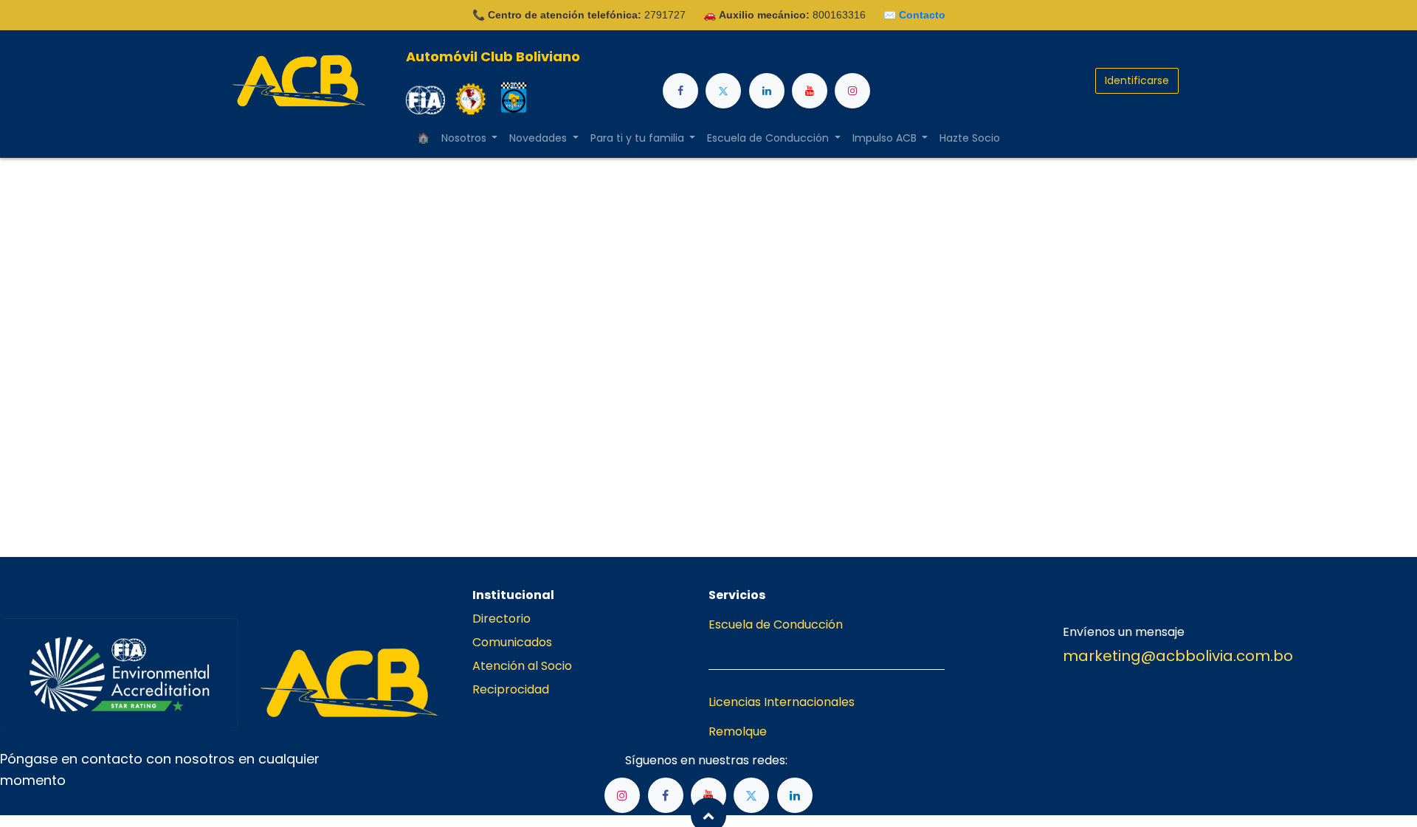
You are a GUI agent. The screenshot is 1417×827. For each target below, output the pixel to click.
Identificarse (1137, 80)
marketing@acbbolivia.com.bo (1178, 656)
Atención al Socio (522, 665)
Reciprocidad (510, 689)
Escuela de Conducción (775, 624)
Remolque (737, 731)
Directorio (501, 618)
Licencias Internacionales (781, 701)
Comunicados (512, 642)
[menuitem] (423, 138)
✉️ (914, 15)
